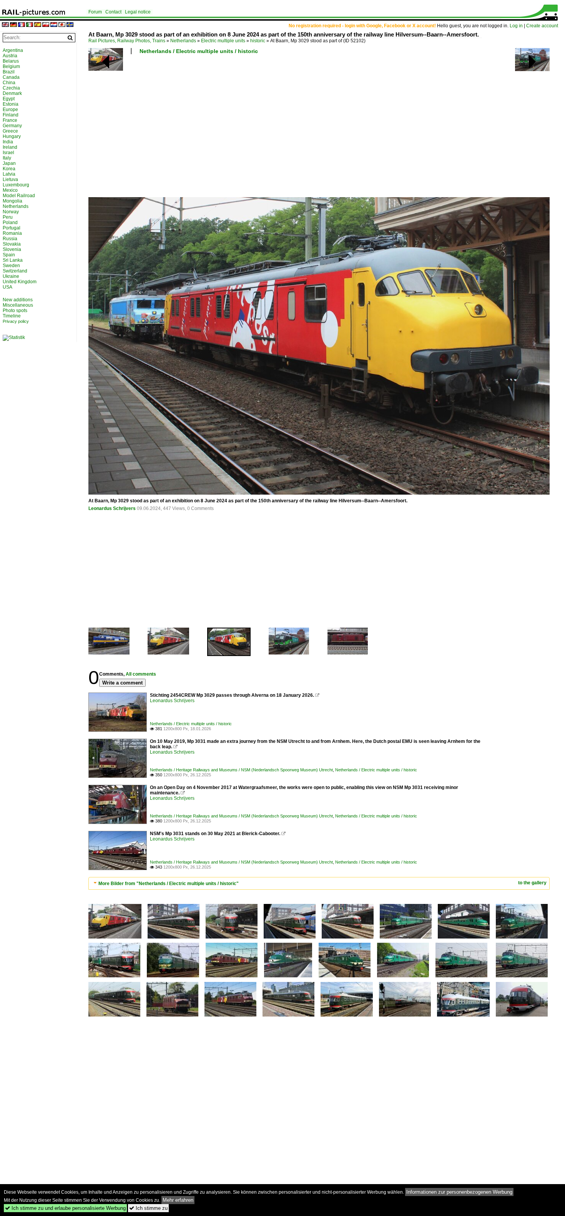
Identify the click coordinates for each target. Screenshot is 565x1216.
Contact (113, 12)
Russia (10, 238)
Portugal (11, 228)
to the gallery (532, 882)
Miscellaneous (18, 305)
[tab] (319, 883)
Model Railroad (19, 195)
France (10, 120)
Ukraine (11, 276)
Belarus (11, 61)
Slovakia (12, 244)
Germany (12, 125)
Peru (8, 217)
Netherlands (183, 40)
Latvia (9, 174)
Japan (9, 163)
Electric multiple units (223, 40)
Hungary (12, 136)
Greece (10, 131)
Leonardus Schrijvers (112, 508)
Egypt (9, 98)
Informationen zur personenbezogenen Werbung (459, 1192)
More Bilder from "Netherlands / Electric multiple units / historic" (168, 883)
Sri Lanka (13, 260)
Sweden (11, 265)
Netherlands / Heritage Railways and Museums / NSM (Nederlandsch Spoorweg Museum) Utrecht (241, 769)
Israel (8, 152)
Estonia (10, 104)
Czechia (11, 88)
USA (7, 287)
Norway (11, 211)
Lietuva (10, 179)
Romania (12, 233)
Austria (10, 55)
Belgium (11, 66)
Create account (542, 25)
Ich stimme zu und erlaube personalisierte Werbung (65, 1208)
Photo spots (15, 310)
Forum (95, 12)
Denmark (12, 93)
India (8, 142)
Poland (10, 222)
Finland (10, 115)
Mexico (10, 190)
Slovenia (12, 249)
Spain (9, 254)
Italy (7, 158)
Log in (516, 25)
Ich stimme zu (148, 1208)
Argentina (13, 50)
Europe (10, 109)
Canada (11, 77)
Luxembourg (16, 185)
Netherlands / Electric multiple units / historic (199, 51)
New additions (18, 299)
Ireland (10, 147)
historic (257, 40)
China (9, 82)
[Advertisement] (319, 129)
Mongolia (12, 201)
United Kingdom (20, 281)
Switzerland (15, 271)
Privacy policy (16, 321)
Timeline (12, 316)
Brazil (9, 72)
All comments (141, 674)
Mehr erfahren (178, 1200)
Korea (9, 168)
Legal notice (138, 12)
